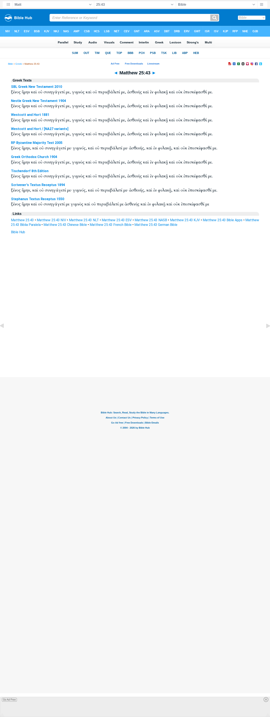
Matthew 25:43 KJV (185, 220)
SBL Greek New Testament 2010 (36, 87)
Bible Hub (18, 232)
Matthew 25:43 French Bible (111, 225)
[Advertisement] (135, 351)
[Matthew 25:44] (264, 335)
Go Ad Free (9, 699)
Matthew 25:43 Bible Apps (222, 220)
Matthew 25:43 (22, 220)
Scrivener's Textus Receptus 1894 (38, 185)
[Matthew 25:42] (5, 335)
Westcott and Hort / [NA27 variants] (39, 129)
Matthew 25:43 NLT (84, 220)
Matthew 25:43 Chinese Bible (65, 225)
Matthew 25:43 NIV (51, 220)
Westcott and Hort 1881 (30, 115)
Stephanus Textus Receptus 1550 (37, 199)
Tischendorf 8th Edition (30, 171)
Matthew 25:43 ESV (117, 220)
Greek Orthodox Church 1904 (34, 157)
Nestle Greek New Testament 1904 (38, 101)
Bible (10, 64)
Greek (18, 64)
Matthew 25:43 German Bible (155, 225)
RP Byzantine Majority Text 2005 (36, 143)
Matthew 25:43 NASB (151, 220)
